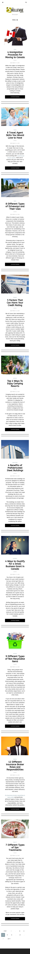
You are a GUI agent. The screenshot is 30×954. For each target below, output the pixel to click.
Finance (15, 297)
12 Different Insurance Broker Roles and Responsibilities (15, 765)
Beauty (15, 842)
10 (19, 931)
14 (11, 934)
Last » (9, 938)
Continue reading (15, 96)
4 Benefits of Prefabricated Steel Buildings (15, 468)
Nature (15, 378)
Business (15, 558)
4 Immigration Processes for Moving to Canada (15, 55)
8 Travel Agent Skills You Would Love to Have (15, 135)
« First (5, 931)
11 (23, 931)
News (15, 201)
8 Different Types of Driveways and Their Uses (15, 206)
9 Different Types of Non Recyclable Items (15, 659)
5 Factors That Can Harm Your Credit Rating (15, 303)
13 (7, 934)
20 (20, 934)
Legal (15, 49)
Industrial (15, 462)
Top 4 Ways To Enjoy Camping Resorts (15, 383)
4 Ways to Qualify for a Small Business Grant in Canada (15, 565)
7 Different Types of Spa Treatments (15, 847)
